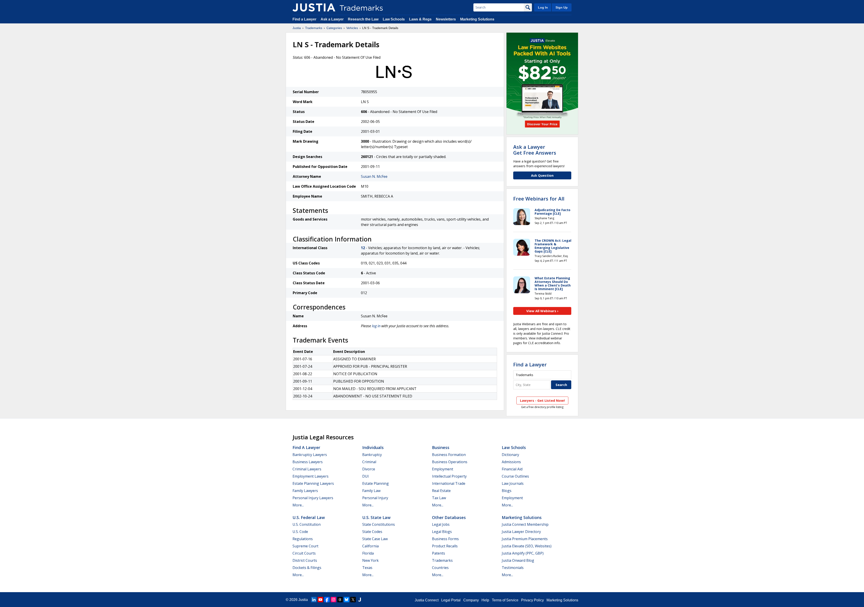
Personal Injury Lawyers (312, 497)
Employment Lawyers (310, 476)
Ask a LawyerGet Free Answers (534, 149)
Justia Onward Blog (518, 560)
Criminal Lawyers (306, 469)
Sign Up (562, 7)
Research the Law (363, 19)
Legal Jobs (441, 524)
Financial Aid (512, 469)
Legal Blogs (442, 531)
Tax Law (439, 497)
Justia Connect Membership (525, 524)
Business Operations (449, 461)
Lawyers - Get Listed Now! (542, 400)
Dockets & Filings (306, 567)
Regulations (302, 538)
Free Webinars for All (538, 198)
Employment (442, 469)
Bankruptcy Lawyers (309, 454)
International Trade (448, 483)
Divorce (368, 469)
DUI (365, 476)
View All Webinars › (542, 311)
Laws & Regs (420, 19)
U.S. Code (300, 531)
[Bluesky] (346, 599)
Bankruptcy (372, 454)
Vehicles (352, 28)
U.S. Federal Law (308, 517)
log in (376, 325)
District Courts (304, 560)
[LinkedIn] (314, 599)
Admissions (511, 461)
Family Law (371, 490)
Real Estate (441, 490)
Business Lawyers (307, 461)
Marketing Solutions (477, 19)
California (370, 546)
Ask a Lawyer (332, 19)
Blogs (506, 490)
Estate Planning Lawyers (313, 483)
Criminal (369, 461)
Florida (368, 553)
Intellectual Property (449, 476)
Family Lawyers (305, 490)
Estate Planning (375, 483)
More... (298, 505)
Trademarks (313, 28)
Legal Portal (451, 600)
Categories (334, 28)
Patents (438, 553)
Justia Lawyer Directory (521, 531)
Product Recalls (445, 546)
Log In (543, 7)
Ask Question (542, 175)
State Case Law (375, 538)
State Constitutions (378, 524)
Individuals (373, 447)
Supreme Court (305, 546)
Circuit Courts (304, 553)
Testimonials (513, 567)
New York (370, 560)
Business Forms (445, 538)
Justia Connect (427, 600)
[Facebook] (327, 599)
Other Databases (449, 517)
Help (485, 600)
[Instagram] (333, 599)
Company (471, 600)
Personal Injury (375, 497)
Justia (296, 28)
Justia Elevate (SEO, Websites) (526, 546)
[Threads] (340, 599)
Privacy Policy (532, 600)
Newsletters (446, 19)
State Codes (372, 531)
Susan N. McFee (374, 176)
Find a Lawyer (304, 19)
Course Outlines (515, 476)
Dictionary (510, 454)
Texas (367, 567)
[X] (353, 599)
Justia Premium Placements (525, 538)
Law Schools (394, 19)
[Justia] (313, 7)
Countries (440, 567)
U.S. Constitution (306, 524)
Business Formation (449, 454)
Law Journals (513, 483)
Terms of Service (505, 600)
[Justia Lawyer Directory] (359, 599)
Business (440, 447)
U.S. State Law (376, 517)
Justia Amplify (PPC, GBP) (523, 553)
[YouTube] (320, 599)
